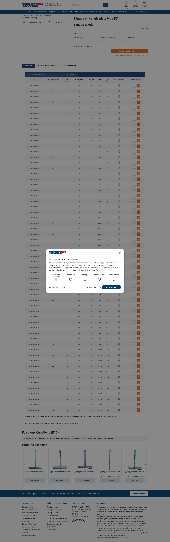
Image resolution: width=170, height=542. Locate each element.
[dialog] (85, 271)
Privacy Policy (95, 270)
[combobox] (120, 253)
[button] (58, 287)
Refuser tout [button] (91, 287)
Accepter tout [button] (111, 287)
